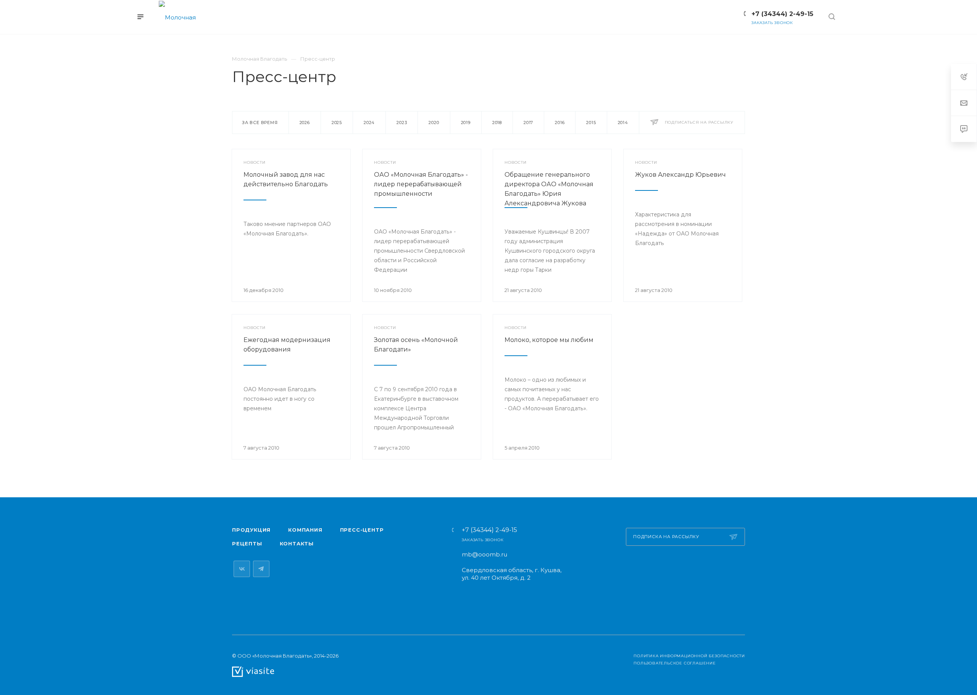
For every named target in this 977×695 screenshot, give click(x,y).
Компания (305, 530)
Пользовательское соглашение (675, 663)
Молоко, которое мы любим (549, 339)
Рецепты (247, 543)
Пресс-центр (362, 530)
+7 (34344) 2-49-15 (489, 530)
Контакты (297, 543)
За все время (260, 122)
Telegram (261, 569)
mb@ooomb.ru (484, 554)
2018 (497, 122)
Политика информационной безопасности (689, 655)
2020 (434, 122)
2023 (402, 122)
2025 (337, 122)
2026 (305, 122)
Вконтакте (242, 569)
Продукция (251, 530)
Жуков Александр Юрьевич (680, 174)
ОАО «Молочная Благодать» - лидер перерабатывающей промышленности (421, 184)
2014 (623, 122)
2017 (528, 122)
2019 (466, 122)
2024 (369, 122)
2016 (559, 122)
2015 (591, 122)
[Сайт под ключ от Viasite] (253, 671)
